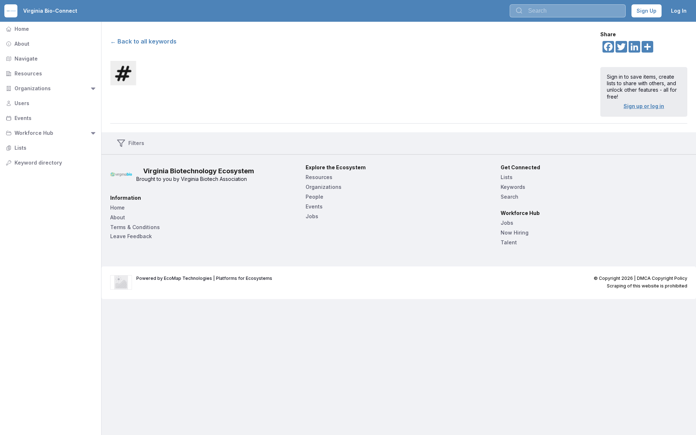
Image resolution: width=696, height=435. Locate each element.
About (16, 44)
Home (16, 29)
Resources (23, 73)
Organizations (27, 88)
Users (16, 103)
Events (18, 118)
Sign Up (646, 11)
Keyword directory (33, 163)
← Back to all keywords (143, 41)
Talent (509, 242)
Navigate (21, 58)
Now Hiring (515, 232)
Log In (679, 11)
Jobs (312, 216)
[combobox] (568, 10)
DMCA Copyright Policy (662, 278)
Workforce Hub (28, 133)
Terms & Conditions (135, 227)
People (314, 197)
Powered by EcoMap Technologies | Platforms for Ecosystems (204, 278)
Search (509, 197)
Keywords (513, 187)
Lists (15, 148)
